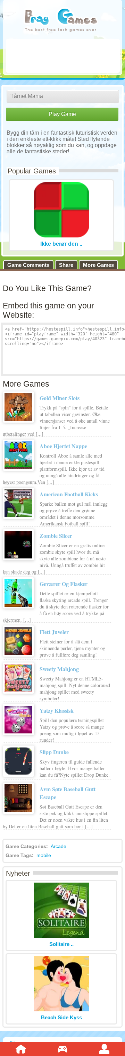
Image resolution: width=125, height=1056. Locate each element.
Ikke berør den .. (61, 244)
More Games (98, 265)
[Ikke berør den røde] (61, 235)
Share (66, 265)
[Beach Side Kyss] (61, 1009)
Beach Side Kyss (61, 1017)
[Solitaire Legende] (61, 936)
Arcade (58, 846)
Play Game (62, 114)
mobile (43, 855)
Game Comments (28, 265)
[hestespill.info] (60, 20)
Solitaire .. (61, 944)
